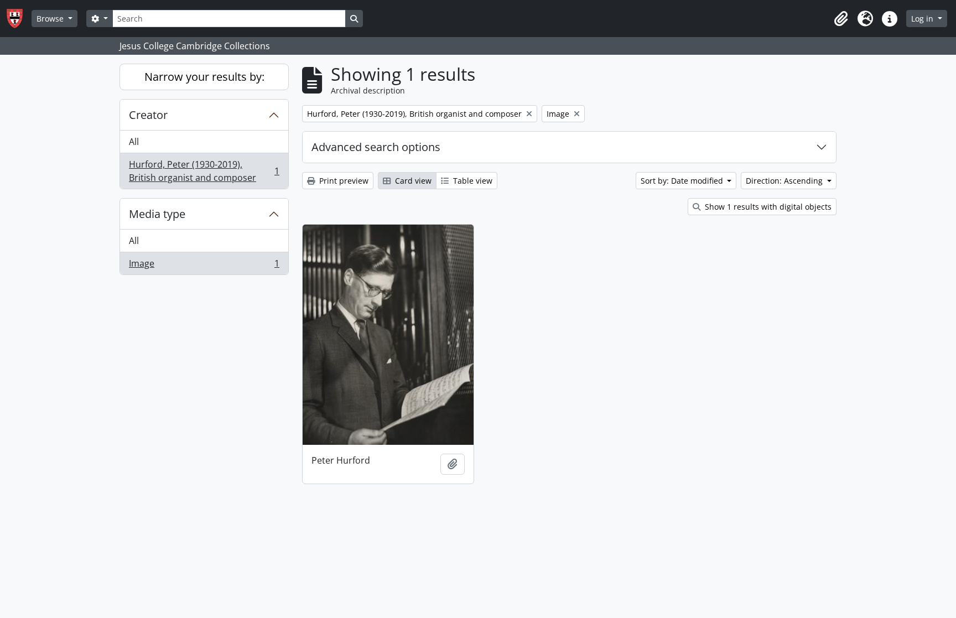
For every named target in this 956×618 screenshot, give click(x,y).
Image (203, 265)
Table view (471, 180)
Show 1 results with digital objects (767, 206)
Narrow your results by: (204, 76)
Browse (51, 18)
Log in (923, 18)
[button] (841, 19)
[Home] (19, 18)
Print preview (342, 180)
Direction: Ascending (785, 180)
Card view (412, 180)
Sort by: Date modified (683, 180)
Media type (157, 213)
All (134, 142)
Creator (148, 114)
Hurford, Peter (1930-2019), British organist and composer (203, 171)
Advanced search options (375, 146)
